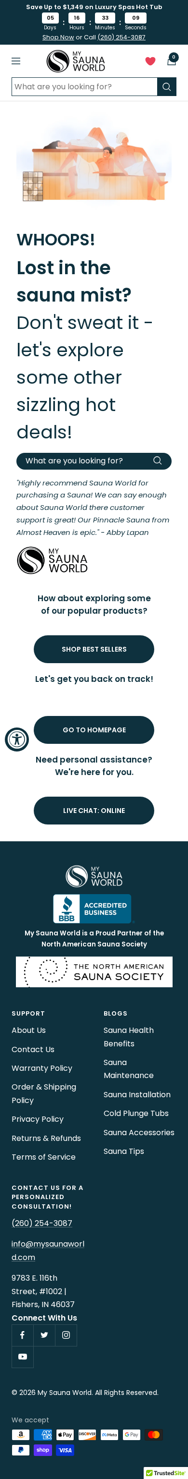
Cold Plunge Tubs (136, 1113)
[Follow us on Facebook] (22, 1335)
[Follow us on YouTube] (22, 1357)
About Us (29, 1030)
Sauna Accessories (139, 1132)
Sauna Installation (137, 1094)
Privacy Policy (38, 1119)
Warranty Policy (42, 1068)
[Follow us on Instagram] (66, 1335)
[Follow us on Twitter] (44, 1335)
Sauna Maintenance (129, 1069)
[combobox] (84, 86)
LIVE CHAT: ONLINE (94, 810)
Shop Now (58, 37)
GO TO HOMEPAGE (94, 730)
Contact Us (33, 1049)
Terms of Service (44, 1157)
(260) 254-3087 (121, 37)
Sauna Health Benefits (129, 1037)
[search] (166, 86)
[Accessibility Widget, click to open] (17, 739)
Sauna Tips (124, 1151)
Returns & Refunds (46, 1138)
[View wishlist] (150, 63)
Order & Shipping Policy (44, 1093)
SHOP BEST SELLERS (94, 649)
